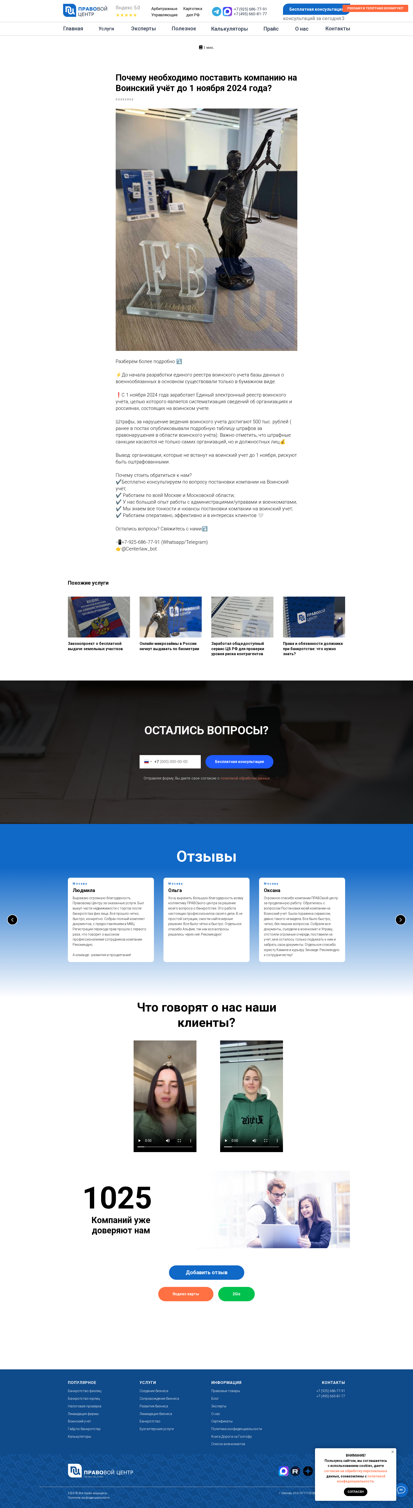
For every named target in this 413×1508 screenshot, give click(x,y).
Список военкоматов (228, 1444)
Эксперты (218, 1406)
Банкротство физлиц (84, 1391)
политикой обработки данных (245, 778)
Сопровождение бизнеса (159, 1398)
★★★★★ (126, 15)
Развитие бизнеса (154, 1406)
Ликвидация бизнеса (156, 1414)
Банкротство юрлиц (84, 1398)
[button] (316, 9)
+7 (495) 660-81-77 (250, 14)
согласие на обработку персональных (355, 1471)
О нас (215, 1414)
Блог (215, 1398)
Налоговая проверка (84, 1406)
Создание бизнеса (154, 1391)
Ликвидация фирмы (83, 1414)
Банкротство (150, 1421)
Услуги (148, 1382)
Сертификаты (222, 1421)
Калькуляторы (79, 1436)
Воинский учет (79, 1421)
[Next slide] (400, 920)
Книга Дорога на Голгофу (231, 1436)
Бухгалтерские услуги (157, 1429)
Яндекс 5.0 (128, 8)
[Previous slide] (12, 920)
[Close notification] (392, 1451)
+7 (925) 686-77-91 (250, 9)
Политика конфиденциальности (236, 1429)
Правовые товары (225, 1391)
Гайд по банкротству (84, 1429)
